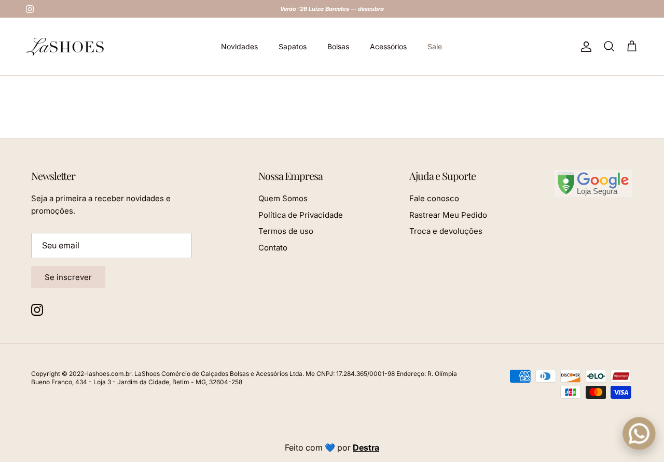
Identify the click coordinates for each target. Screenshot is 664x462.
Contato (272, 248)
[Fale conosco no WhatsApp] (639, 433)
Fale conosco (434, 198)
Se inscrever (68, 277)
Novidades (239, 46)
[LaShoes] (65, 46)
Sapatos (293, 46)
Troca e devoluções (445, 231)
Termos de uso (285, 231)
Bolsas (338, 46)
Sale (434, 46)
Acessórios (388, 46)
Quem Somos (283, 198)
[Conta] (584, 46)
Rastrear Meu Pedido (448, 215)
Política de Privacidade (300, 215)
